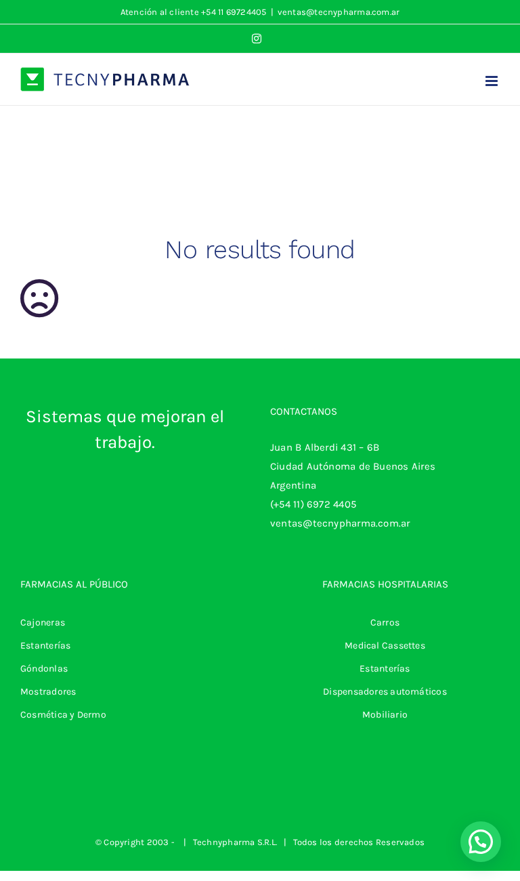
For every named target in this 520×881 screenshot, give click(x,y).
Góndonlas (44, 668)
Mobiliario (385, 714)
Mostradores (48, 691)
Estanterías (45, 645)
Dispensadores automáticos (385, 691)
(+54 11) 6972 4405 (313, 504)
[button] (480, 841)
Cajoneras (42, 622)
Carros (384, 622)
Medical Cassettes (385, 645)
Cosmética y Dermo (63, 714)
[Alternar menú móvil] (492, 81)
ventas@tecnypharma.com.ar (339, 12)
